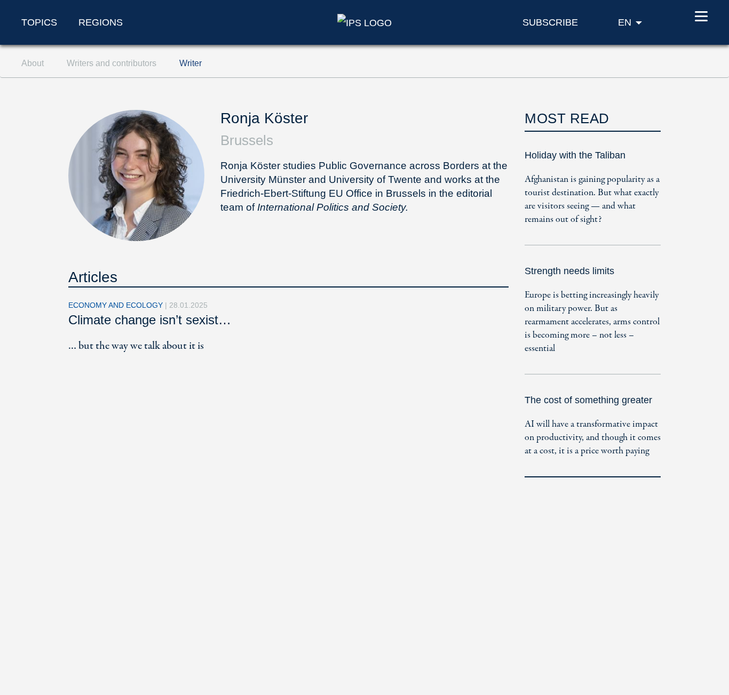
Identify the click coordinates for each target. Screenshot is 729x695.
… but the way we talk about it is (136, 346)
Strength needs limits (569, 271)
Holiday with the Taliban (575, 155)
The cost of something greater (588, 400)
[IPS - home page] (364, 22)
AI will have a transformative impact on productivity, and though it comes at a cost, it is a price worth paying (593, 438)
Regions (100, 22)
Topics (39, 22)
